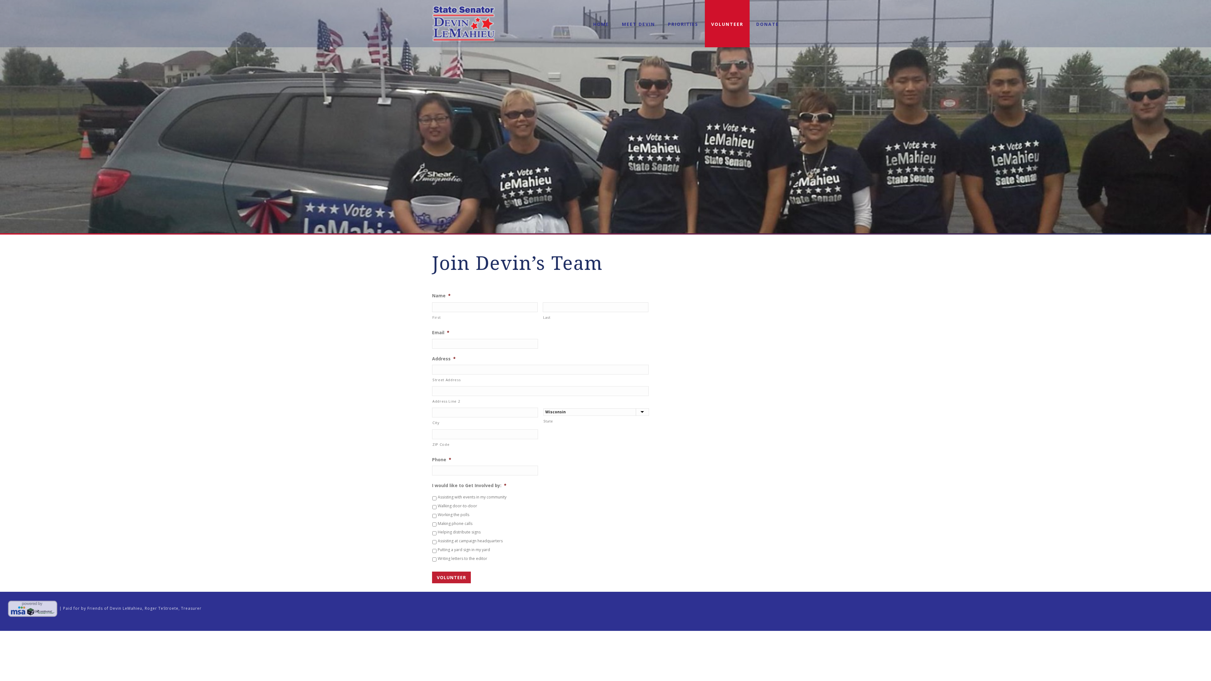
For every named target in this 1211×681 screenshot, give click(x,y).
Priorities (683, 24)
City (436, 422)
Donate (767, 24)
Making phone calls (455, 523)
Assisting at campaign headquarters (470, 541)
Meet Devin (638, 24)
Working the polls (453, 514)
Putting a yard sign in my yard (464, 549)
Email (440, 332)
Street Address (446, 379)
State (548, 421)
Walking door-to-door (457, 506)
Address (444, 359)
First (436, 317)
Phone (441, 460)
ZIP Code (440, 444)
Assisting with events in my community (472, 497)
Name (441, 296)
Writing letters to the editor (462, 558)
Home (601, 24)
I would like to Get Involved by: (469, 485)
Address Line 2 (446, 401)
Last (547, 317)
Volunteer (727, 24)
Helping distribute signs (459, 532)
